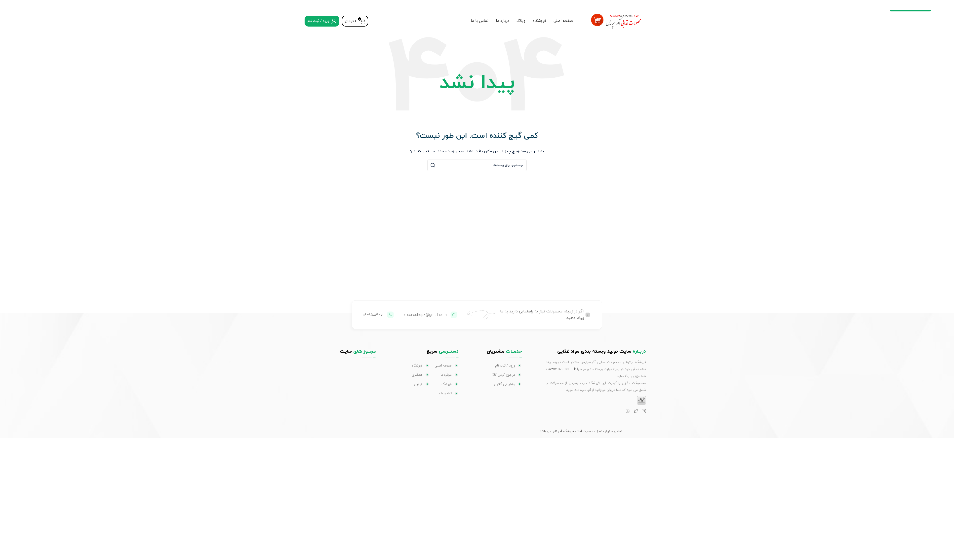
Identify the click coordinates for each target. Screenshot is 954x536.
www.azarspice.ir (562, 369)
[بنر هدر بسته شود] (6, 5)
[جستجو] (433, 165)
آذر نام (557, 431)
